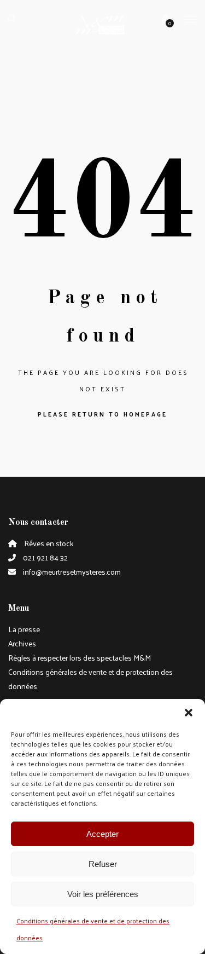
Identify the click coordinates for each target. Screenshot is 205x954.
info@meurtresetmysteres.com (71, 572)
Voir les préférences (102, 894)
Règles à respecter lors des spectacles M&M (79, 657)
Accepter (102, 834)
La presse (24, 629)
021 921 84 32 (44, 557)
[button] (188, 712)
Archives (22, 643)
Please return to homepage (102, 413)
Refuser (103, 864)
